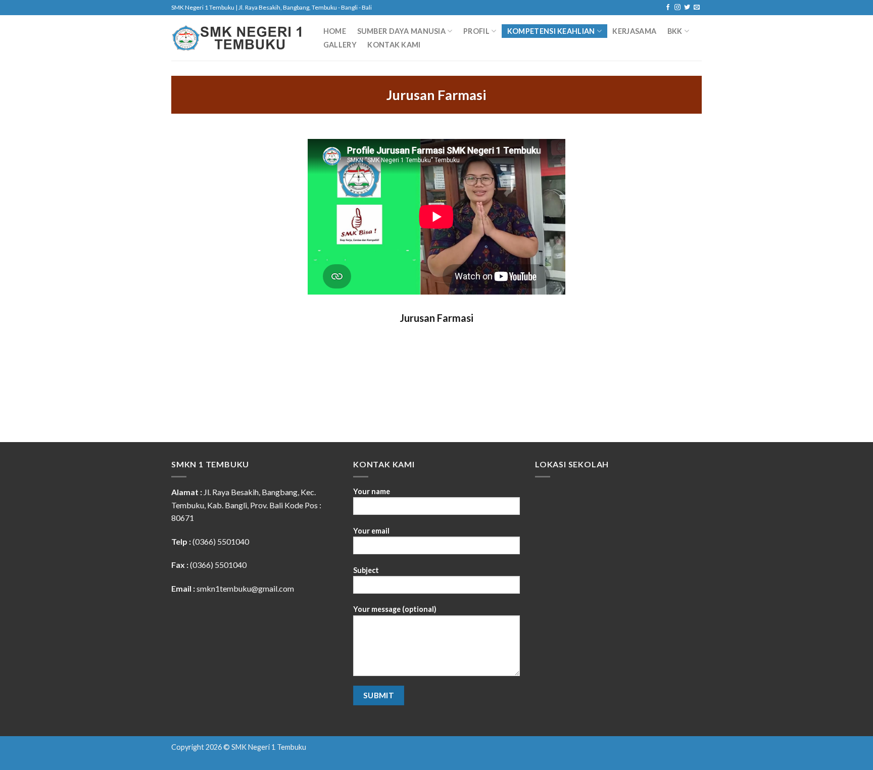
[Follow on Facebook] (668, 7)
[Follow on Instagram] (677, 7)
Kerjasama (634, 31)
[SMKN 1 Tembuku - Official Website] (237, 38)
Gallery (340, 44)
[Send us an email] (697, 7)
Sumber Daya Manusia (401, 31)
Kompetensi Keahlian (551, 31)
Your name (371, 491)
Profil (476, 31)
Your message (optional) (395, 609)
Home (334, 31)
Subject (366, 570)
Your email (371, 530)
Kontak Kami (393, 44)
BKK (675, 31)
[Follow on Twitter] (687, 7)
